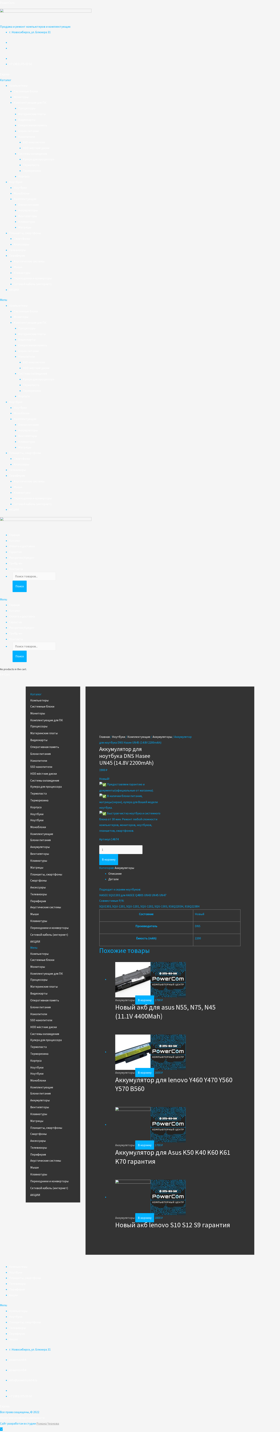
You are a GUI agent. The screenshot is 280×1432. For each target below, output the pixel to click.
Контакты (16, 569)
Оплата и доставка (22, 546)
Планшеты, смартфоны (25, 233)
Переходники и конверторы (33, 278)
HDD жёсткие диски (36, 148)
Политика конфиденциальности (22, 1418)
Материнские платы (32, 114)
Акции (13, 1295)
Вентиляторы (27, 216)
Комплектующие (25, 199)
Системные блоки (26, 91)
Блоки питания (28, 131)
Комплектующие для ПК (30, 102)
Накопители (26, 137)
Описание (115, 873)
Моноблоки (21, 193)
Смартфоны (22, 238)
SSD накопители (34, 142)
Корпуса (24, 176)
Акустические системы (29, 261)
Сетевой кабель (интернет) (32, 284)
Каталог (14, 540)
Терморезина (32, 170)
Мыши (18, 267)
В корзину (108, 859)
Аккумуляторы (28, 210)
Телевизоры (17, 250)
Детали (113, 879)
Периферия (17, 255)
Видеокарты (26, 120)
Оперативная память (32, 125)
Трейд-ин (15, 563)
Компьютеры (18, 85)
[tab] (174, 874)
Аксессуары (21, 244)
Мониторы (21, 97)
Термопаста (31, 165)
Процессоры (26, 108)
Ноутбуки (15, 182)
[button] (4, 74)
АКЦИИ (14, 290)
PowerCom (7, 3)
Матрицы (24, 227)
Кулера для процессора (38, 159)
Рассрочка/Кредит (21, 557)
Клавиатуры (26, 221)
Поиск (19, 586)
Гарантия (15, 552)
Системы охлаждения (32, 154)
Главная (14, 535)
